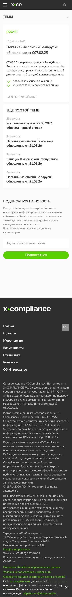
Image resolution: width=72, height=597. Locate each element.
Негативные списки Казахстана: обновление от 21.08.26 (30, 143)
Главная (8, 326)
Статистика (11, 355)
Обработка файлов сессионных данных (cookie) (34, 576)
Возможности (13, 348)
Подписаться (36, 255)
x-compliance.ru (20, 581)
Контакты (10, 362)
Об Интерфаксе (15, 369)
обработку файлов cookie (39, 593)
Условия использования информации (27, 572)
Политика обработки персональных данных (31, 567)
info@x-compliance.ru (16, 549)
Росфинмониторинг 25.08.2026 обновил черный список (29, 125)
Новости (9, 333)
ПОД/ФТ (12, 31)
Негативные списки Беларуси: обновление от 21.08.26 (29, 179)
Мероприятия (13, 340)
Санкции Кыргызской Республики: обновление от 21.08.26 (32, 161)
